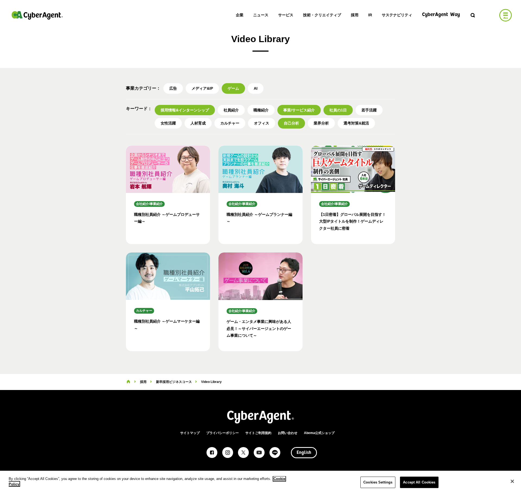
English (304, 452)
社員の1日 (338, 110)
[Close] (512, 481)
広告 (173, 88)
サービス (285, 15)
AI (256, 88)
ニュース (260, 15)
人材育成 (198, 123)
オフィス (261, 123)
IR (370, 15)
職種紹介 (261, 110)
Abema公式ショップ (319, 433)
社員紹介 (231, 110)
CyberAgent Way (441, 15)
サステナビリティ (397, 15)
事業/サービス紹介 (299, 110)
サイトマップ (190, 433)
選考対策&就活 (356, 123)
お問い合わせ (287, 433)
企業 (239, 15)
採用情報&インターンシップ (185, 110)
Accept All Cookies (419, 482)
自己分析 (291, 123)
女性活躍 (168, 123)
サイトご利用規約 (258, 433)
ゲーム (233, 88)
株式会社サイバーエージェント (37, 15)
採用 (354, 15)
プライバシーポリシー (222, 433)
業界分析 (321, 123)
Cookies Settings (377, 482)
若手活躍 (369, 110)
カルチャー (229, 123)
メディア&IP (202, 88)
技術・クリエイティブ (322, 15)
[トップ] (128, 382)
